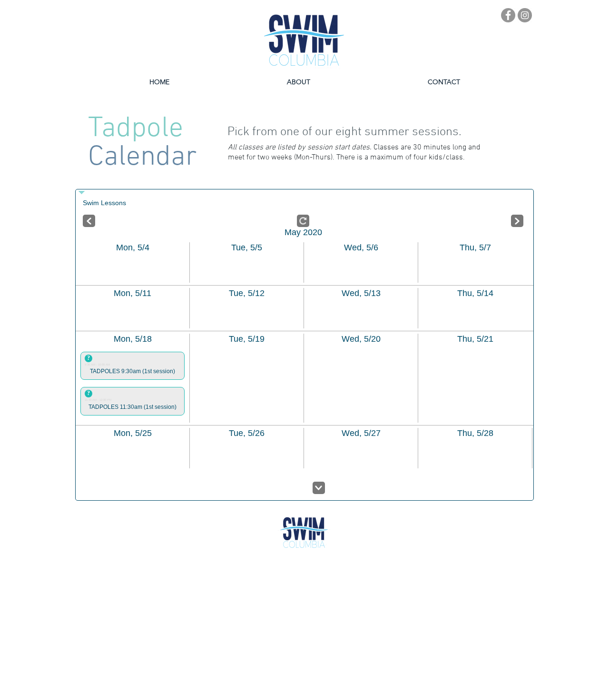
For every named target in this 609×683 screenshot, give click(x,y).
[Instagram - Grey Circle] (525, 15)
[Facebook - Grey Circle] (508, 15)
